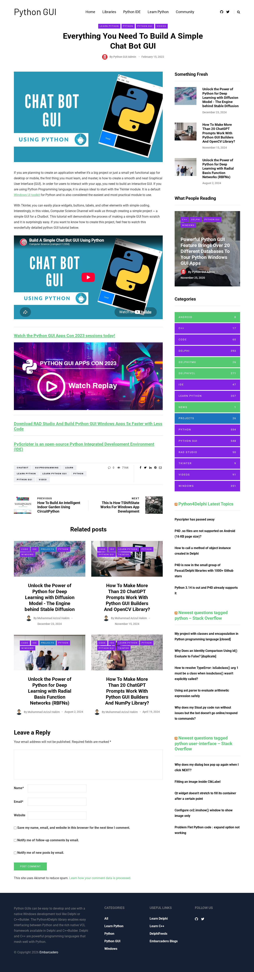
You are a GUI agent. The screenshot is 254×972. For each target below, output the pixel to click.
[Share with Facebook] (140, 468)
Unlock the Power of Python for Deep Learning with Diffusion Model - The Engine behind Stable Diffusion (50, 597)
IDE (35, 549)
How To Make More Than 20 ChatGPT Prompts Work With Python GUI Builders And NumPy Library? (127, 691)
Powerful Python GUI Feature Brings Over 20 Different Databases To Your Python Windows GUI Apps (205, 251)
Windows (27, 554)
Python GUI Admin (124, 56)
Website (19, 815)
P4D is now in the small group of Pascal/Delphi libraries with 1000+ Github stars (204, 570)
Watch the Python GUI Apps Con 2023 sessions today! (64, 335)
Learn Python (158, 12)
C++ (184, 219)
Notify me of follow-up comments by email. (48, 840)
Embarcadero (48, 952)
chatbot (23, 468)
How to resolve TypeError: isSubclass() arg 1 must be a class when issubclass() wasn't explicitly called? (206, 673)
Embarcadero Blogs (164, 941)
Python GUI (35, 11)
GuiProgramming (47, 468)
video (43, 479)
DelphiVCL (207, 373)
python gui (24, 479)
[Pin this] (155, 468)
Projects (47, 549)
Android (207, 317)
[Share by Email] (160, 468)
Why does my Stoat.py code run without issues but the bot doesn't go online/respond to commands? (206, 713)
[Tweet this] (145, 468)
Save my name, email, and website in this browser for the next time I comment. (73, 828)
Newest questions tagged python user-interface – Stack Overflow (203, 743)
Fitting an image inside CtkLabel (197, 782)
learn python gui (54, 474)
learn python (26, 474)
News (207, 407)
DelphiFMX (207, 362)
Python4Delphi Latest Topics (205, 503)
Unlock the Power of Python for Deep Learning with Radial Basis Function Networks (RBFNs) (49, 691)
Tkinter (123, 554)
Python (128, 26)
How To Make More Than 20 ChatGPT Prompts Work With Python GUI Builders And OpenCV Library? (127, 597)
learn (69, 468)
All (106, 918)
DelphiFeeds (158, 934)
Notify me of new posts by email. (40, 853)
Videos (161, 26)
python (78, 474)
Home (90, 12)
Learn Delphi (159, 918)
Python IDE (131, 12)
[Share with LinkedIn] (150, 468)
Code (24, 549)
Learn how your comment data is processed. (100, 878)
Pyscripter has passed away (195, 519)
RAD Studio (207, 452)
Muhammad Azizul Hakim (53, 618)
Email (18, 802)
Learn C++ (157, 926)
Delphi (195, 219)
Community (185, 12)
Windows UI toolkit (27, 195)
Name (19, 788)
